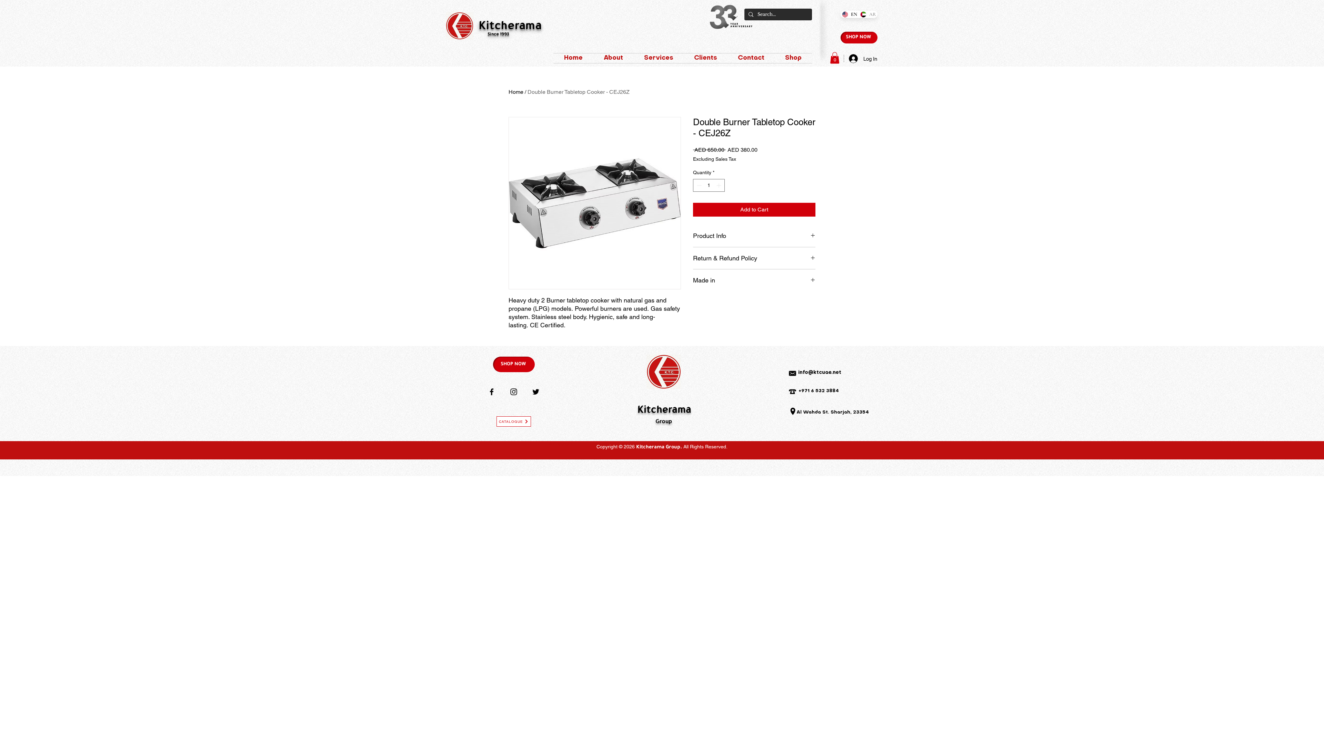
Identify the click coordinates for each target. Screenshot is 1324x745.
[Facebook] (491, 391)
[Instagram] (513, 391)
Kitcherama (510, 27)
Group (663, 421)
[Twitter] (535, 391)
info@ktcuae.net (819, 372)
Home (516, 92)
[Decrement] (698, 185)
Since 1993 (498, 34)
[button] (835, 57)
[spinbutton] (709, 185)
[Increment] (719, 185)
